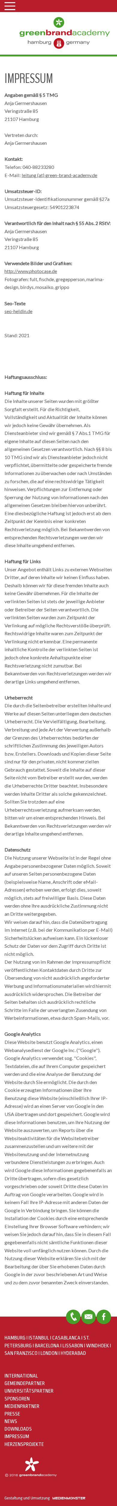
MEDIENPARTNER (21, 1406)
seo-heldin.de (18, 311)
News (10, 1421)
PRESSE (12, 1414)
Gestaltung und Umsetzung (28, 1498)
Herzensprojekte (24, 1444)
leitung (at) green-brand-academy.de (59, 175)
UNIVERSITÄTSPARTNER (28, 1391)
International (21, 1376)
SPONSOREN (17, 1399)
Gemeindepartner (24, 1383)
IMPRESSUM (16, 1436)
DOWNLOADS (18, 1429)
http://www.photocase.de (30, 271)
